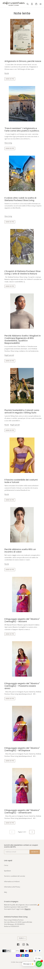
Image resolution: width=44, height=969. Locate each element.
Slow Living (8, 143)
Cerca (6, 865)
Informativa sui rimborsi (12, 881)
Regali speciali (9, 355)
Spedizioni (7, 871)
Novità (7, 73)
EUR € (21, 938)
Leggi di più (10, 79)
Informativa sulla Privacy (12, 887)
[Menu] (40, 4)
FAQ (5, 892)
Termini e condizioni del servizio (14, 876)
